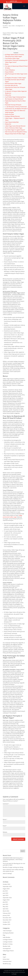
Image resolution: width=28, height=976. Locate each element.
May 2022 (5, 906)
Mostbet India (6, 946)
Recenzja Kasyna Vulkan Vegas (13, 83)
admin (6, 25)
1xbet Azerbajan (7, 930)
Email (5, 825)
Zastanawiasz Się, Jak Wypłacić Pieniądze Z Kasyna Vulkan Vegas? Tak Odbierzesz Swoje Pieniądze (16, 110)
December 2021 (7, 917)
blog (4, 935)
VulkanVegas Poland (8, 950)
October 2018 (6, 924)
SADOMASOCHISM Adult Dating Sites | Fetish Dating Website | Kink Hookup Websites (13, 859)
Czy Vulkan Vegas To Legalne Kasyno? (15, 130)
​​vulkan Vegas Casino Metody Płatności (15, 126)
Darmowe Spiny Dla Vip (11, 85)
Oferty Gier (8, 95)
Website (5, 832)
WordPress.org (7, 963)
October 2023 (6, 884)
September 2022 (7, 897)
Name (5, 819)
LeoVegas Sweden (7, 942)
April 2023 (5, 895)
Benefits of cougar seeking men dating (13, 867)
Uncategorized (19, 25)
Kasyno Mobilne (9, 72)
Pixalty (14, 974)
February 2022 (7, 913)
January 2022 (6, 915)
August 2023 (6, 888)
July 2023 (5, 891)
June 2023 (5, 893)
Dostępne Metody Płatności (12, 116)
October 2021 (6, 922)
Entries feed (6, 959)
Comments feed (7, 961)
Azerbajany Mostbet (8, 933)
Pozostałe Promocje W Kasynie (13, 104)
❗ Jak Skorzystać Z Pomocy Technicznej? (16, 106)
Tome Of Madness (10, 70)
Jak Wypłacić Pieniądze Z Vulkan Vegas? (15, 77)
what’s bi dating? (7, 873)
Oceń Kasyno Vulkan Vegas (12, 58)
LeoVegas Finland (7, 939)
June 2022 (5, 904)
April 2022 (5, 908)
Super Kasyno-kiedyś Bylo (12, 122)
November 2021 (7, 920)
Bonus (6, 64)
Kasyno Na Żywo (9, 114)
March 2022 (6, 911)
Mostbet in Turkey (7, 944)
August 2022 (6, 900)
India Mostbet (6, 937)
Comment (6, 803)
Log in (4, 957)
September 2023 (7, 886)
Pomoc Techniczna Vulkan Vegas (13, 128)
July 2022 (5, 902)
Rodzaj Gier (8, 124)
